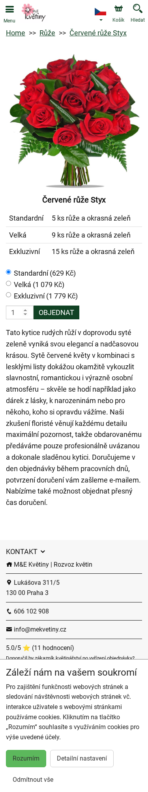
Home (15, 33)
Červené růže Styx (98, 33)
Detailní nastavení (82, 758)
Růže (47, 33)
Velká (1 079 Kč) (39, 284)
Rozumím (26, 758)
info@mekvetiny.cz (39, 629)
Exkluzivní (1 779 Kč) (46, 296)
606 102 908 (30, 611)
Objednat (56, 312)
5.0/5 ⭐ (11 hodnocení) (40, 648)
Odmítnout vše (33, 779)
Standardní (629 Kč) (45, 273)
